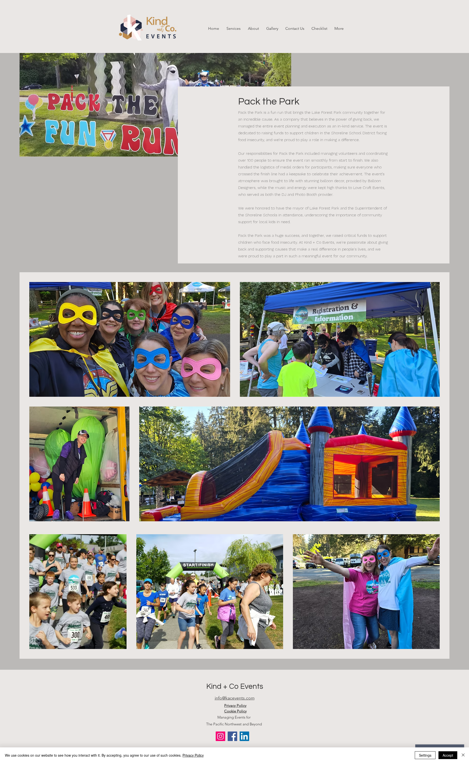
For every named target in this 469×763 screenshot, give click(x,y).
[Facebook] (232, 736)
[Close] (463, 755)
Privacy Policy (193, 755)
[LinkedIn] (244, 736)
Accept (448, 755)
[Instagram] (220, 736)
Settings (425, 755)
